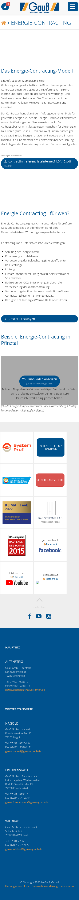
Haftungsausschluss (17, 886)
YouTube (18, 576)
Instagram (52, 578)
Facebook (51, 544)
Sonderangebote (50, 480)
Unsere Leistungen (21, 319)
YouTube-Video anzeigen (39, 381)
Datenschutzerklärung (45, 886)
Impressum (67, 886)
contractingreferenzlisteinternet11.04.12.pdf (37, 163)
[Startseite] (3, 22)
